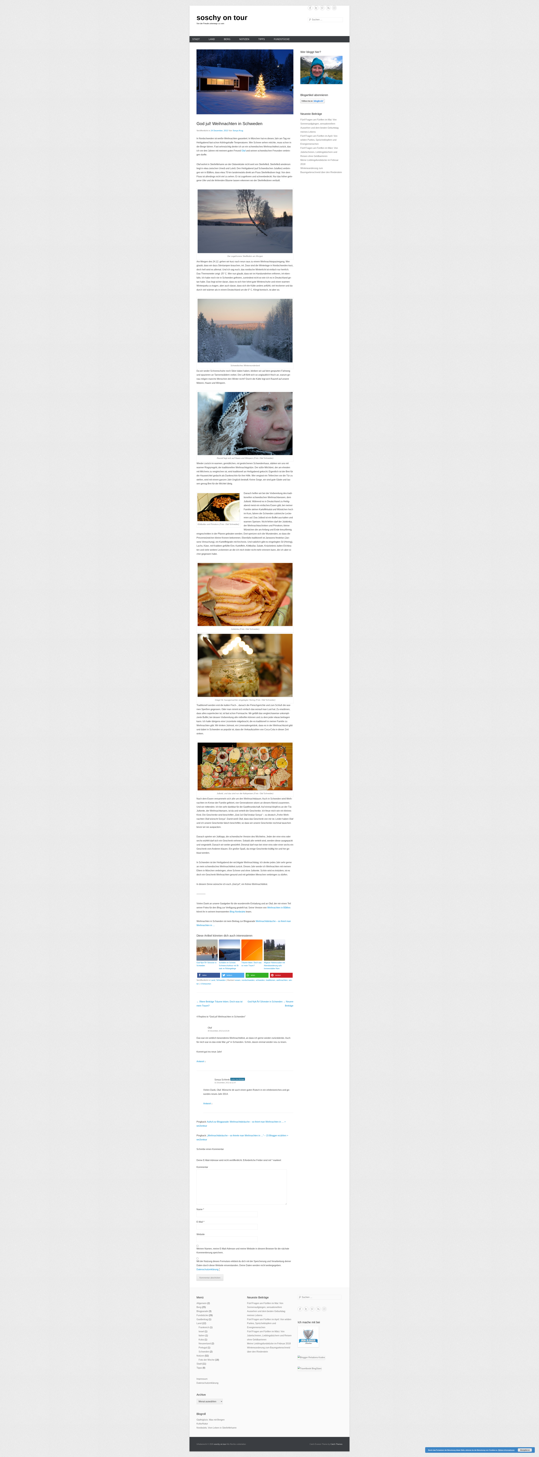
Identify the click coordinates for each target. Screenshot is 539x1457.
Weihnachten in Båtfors (278, 907)
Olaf (243, 150)
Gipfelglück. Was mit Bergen (211, 1420)
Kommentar (202, 1167)
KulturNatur (202, 1423)
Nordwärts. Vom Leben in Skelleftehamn (217, 1428)
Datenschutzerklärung (207, 1269)
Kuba (201, 1339)
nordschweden (248, 980)
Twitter (316, 8)
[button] (208, 975)
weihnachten (282, 980)
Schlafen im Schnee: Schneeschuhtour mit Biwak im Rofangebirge (229, 966)
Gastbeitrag (202, 1319)
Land (212, 39)
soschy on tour (222, 17)
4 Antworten (206, 984)
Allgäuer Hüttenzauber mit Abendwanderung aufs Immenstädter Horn (274, 966)
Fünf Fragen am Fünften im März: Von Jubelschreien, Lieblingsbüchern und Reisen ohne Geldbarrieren (319, 152)
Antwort (200, 1061)
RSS (328, 8)
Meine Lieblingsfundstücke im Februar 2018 (269, 1343)
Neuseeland (205, 1343)
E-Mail (200, 1222)
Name (200, 1209)
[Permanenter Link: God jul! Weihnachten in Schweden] (245, 81)
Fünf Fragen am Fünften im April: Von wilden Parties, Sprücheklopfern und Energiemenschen (318, 140)
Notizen (244, 39)
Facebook (310, 8)
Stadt (196, 39)
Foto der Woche (206, 1360)
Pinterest (322, 8)
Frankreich (204, 1327)
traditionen (270, 980)
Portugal (203, 1347)
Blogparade (202, 1311)
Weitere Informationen (506, 1450)
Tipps (261, 39)
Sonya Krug (238, 130)
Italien (202, 1335)
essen (237, 980)
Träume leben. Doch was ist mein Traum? (251, 964)
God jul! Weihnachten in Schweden (229, 123)
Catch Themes (336, 1444)
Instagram (334, 8)
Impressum (202, 1379)
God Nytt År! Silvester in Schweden (206, 964)
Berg (227, 39)
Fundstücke (282, 39)
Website (201, 1234)
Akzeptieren (525, 1450)
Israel (201, 1331)
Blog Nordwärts (237, 911)
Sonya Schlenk (222, 1079)
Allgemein (202, 1303)
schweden (260, 980)
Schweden (221, 980)
